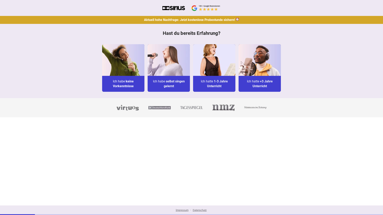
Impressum (182, 210)
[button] (123, 68)
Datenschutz (200, 210)
